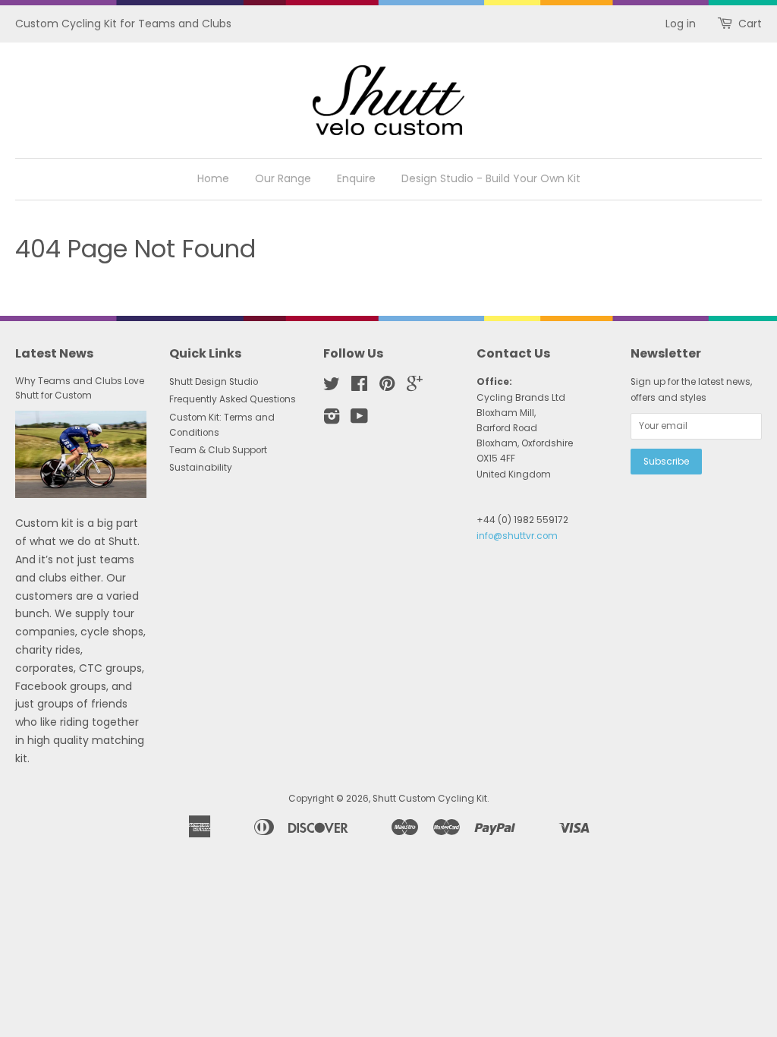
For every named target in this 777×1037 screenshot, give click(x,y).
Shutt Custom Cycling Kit (430, 799)
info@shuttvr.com (517, 536)
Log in (680, 23)
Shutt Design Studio (213, 382)
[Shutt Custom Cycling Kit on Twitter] (331, 387)
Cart (750, 23)
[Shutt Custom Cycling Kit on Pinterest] (387, 387)
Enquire (356, 178)
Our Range (283, 178)
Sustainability (200, 468)
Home (213, 178)
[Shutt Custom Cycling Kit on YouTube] (359, 420)
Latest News (54, 353)
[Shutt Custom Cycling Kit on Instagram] (331, 420)
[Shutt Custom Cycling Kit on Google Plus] (414, 387)
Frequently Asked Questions (232, 399)
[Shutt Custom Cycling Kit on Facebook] (359, 387)
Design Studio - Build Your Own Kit (490, 178)
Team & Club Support (218, 450)
